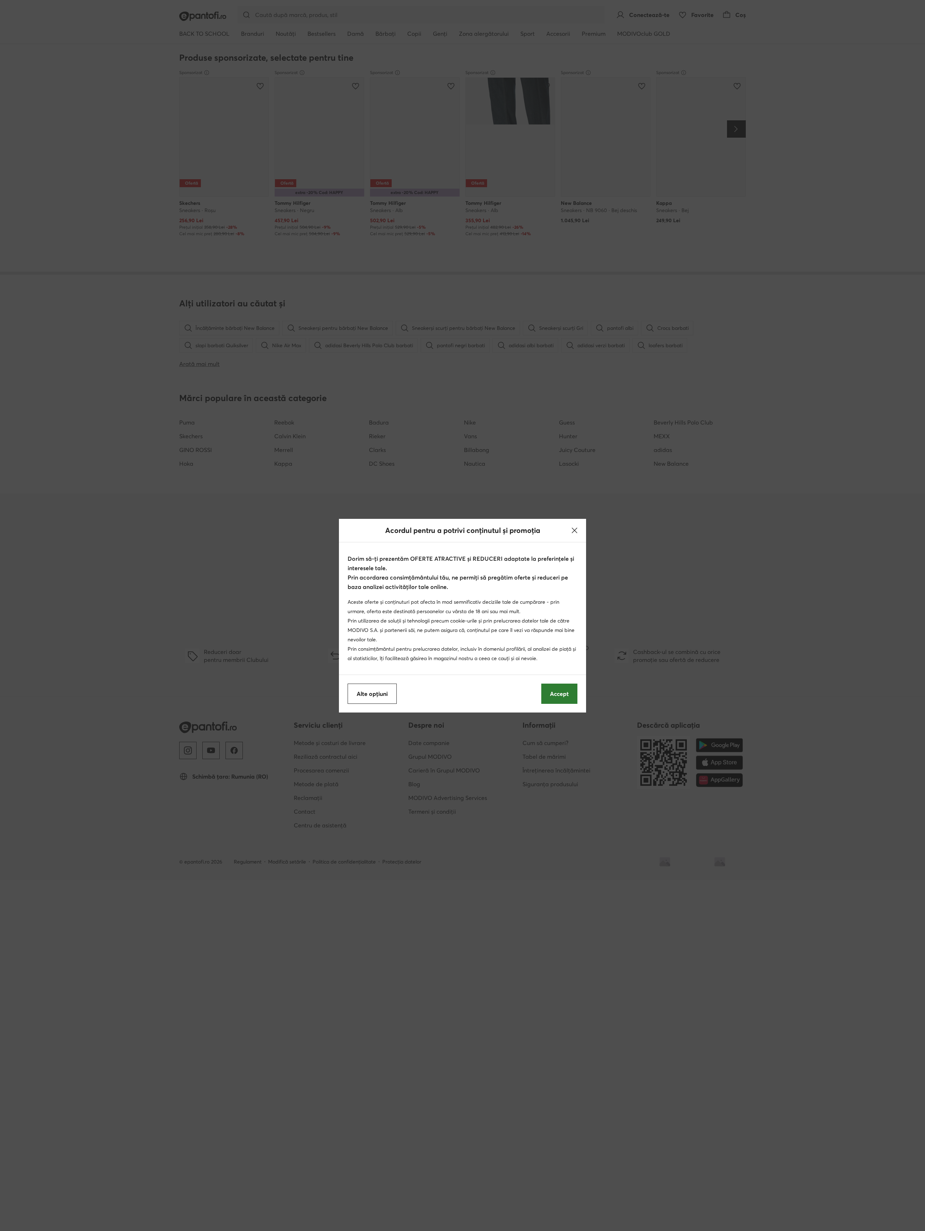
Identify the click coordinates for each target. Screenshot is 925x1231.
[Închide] (574, 530)
